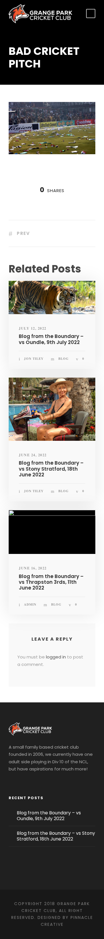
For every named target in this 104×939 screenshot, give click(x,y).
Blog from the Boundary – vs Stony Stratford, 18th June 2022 (51, 468)
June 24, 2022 (33, 455)
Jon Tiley (34, 358)
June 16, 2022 (33, 568)
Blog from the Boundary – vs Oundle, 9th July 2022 (51, 339)
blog (63, 358)
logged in (56, 657)
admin (30, 604)
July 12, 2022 (33, 328)
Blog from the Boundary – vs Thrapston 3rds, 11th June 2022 (51, 582)
